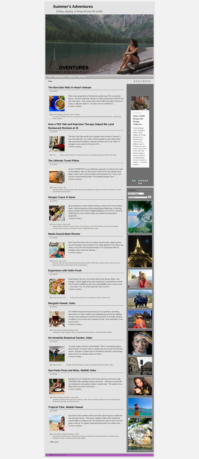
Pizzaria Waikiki (93, 399)
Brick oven (73, 399)
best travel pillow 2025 (71, 189)
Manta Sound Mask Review (64, 233)
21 (146, 81)
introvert (72, 155)
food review (104, 116)
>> (149, 81)
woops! (96, 228)
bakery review (57, 226)
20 (144, 81)
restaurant (79, 332)
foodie (62, 155)
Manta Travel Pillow (101, 189)
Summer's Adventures (73, 6)
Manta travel (91, 189)
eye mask (65, 263)
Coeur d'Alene (84, 226)
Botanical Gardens (78, 365)
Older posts (53, 442)
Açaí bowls (56, 436)
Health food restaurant (101, 436)
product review (104, 263)
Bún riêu (70, 116)
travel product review (70, 265)
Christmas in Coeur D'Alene (70, 226)
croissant (55, 228)
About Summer (59, 77)
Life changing (93, 155)
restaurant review (104, 399)
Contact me (71, 77)
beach (69, 436)
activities (69, 365)
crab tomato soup (79, 116)
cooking (72, 297)
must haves (112, 189)
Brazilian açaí (76, 436)
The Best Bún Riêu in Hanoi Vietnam (69, 87)
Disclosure (81, 77)
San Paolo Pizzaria (73, 401)
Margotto (68, 332)
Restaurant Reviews (63, 114)
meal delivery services (94, 297)
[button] (132, 180)
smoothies (68, 438)
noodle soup (117, 116)
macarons (66, 228)
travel (54, 118)
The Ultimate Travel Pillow (63, 160)
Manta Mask (73, 263)
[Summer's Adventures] (99, 44)
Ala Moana (56, 332)
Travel (72, 114)
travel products (66, 191)
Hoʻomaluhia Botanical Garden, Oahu (70, 337)
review (111, 263)
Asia (54, 116)
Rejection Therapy (103, 155)
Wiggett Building (88, 228)
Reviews (55, 187)
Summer (54, 91)
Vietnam (77, 114)
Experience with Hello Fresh (65, 270)
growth (67, 155)
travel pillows (57, 191)
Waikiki (109, 332)
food (77, 297)
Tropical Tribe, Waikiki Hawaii (65, 407)
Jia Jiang (78, 155)
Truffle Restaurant (101, 332)
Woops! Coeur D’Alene (61, 197)
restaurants (113, 399)
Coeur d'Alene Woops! (111, 226)
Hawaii (59, 330)
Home (50, 77)
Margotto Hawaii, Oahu (61, 303)
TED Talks (113, 155)
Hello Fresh (82, 297)
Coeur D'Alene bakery (96, 226)
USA (54, 155)
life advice (85, 155)
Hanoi (110, 116)
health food (89, 436)
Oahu (73, 332)
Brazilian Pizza (64, 399)
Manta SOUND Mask (92, 263)
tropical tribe (76, 438)
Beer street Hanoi (61, 116)
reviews (118, 189)
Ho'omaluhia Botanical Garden (99, 365)
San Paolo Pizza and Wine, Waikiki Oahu (72, 370)
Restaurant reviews (76, 228)
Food (54, 114)
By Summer (137, 113)
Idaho (61, 228)
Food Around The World (92, 116)
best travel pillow (58, 189)
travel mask (60, 265)
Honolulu (80, 399)
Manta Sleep (82, 189)
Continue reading (75, 106)
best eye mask (57, 263)
